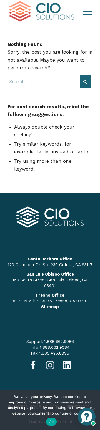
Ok (51, 421)
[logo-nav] (42, 11)
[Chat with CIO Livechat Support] (87, 417)
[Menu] (84, 11)
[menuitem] (84, 11)
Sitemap (50, 306)
